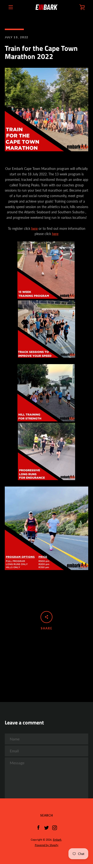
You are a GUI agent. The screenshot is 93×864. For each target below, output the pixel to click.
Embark (57, 839)
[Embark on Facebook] (38, 827)
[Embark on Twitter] (46, 827)
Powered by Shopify (46, 845)
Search (46, 815)
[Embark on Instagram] (54, 827)
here (34, 228)
